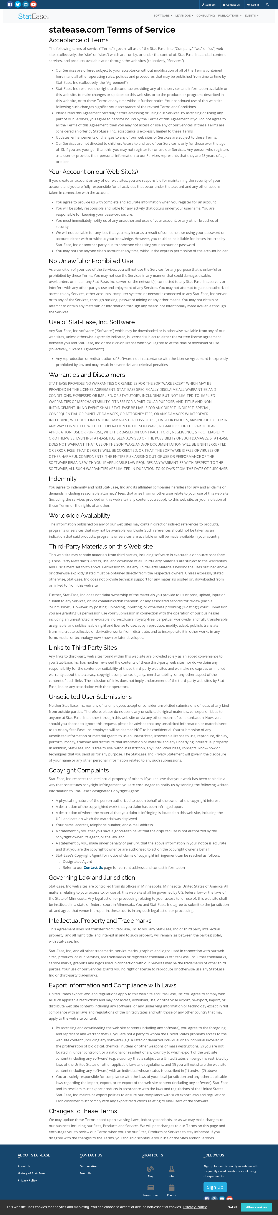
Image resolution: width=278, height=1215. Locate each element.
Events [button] (250, 15)
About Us (24, 1166)
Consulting (206, 15)
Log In (255, 5)
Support (210, 5)
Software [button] (162, 15)
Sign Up (215, 1187)
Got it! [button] (232, 1207)
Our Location (89, 1166)
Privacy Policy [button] (195, 1207)
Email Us (85, 1173)
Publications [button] (228, 15)
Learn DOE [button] (183, 15)
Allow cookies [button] (256, 1207)
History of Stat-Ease (31, 1173)
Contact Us (233, 5)
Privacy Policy (27, 1180)
